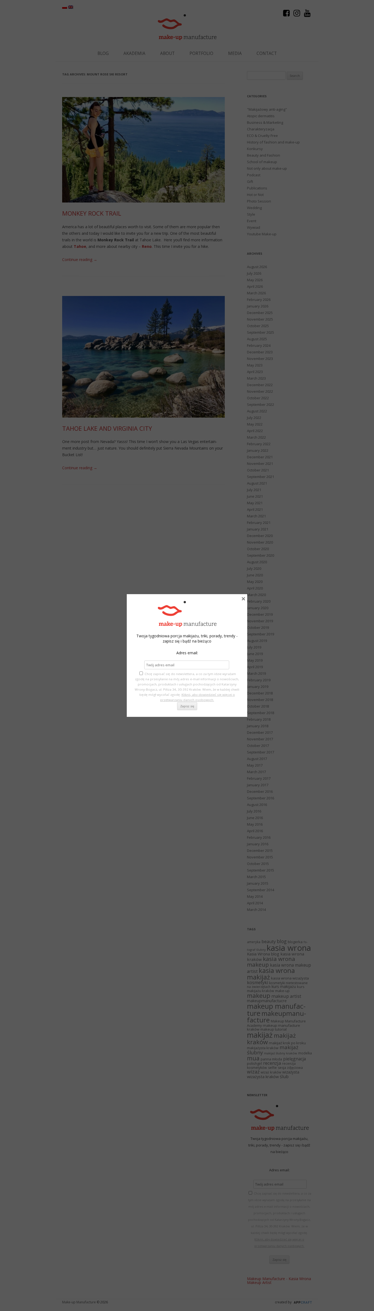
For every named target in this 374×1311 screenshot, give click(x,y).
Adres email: (187, 652)
